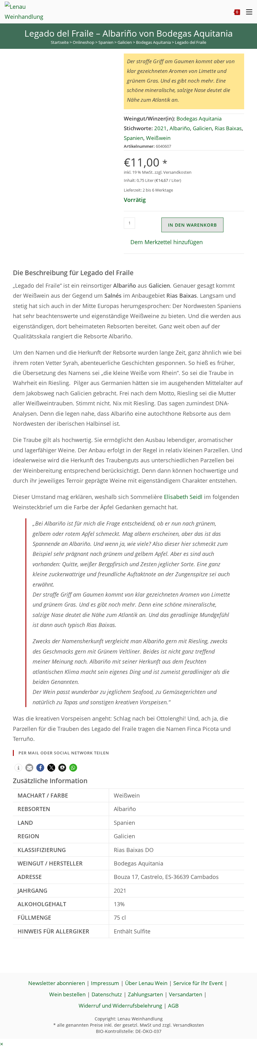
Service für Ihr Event (198, 983)
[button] (163, 242)
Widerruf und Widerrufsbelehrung (120, 1005)
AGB (173, 1005)
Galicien (125, 42)
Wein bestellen (67, 994)
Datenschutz (107, 994)
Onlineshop (83, 42)
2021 (160, 128)
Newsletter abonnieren (56, 983)
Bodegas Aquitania (153, 42)
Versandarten (185, 994)
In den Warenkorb (192, 225)
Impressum (105, 983)
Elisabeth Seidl (183, 497)
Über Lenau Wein (146, 983)
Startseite (60, 42)
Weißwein (158, 137)
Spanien (105, 42)
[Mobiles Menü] (246, 11)
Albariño (180, 128)
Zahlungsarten (145, 994)
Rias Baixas (228, 128)
